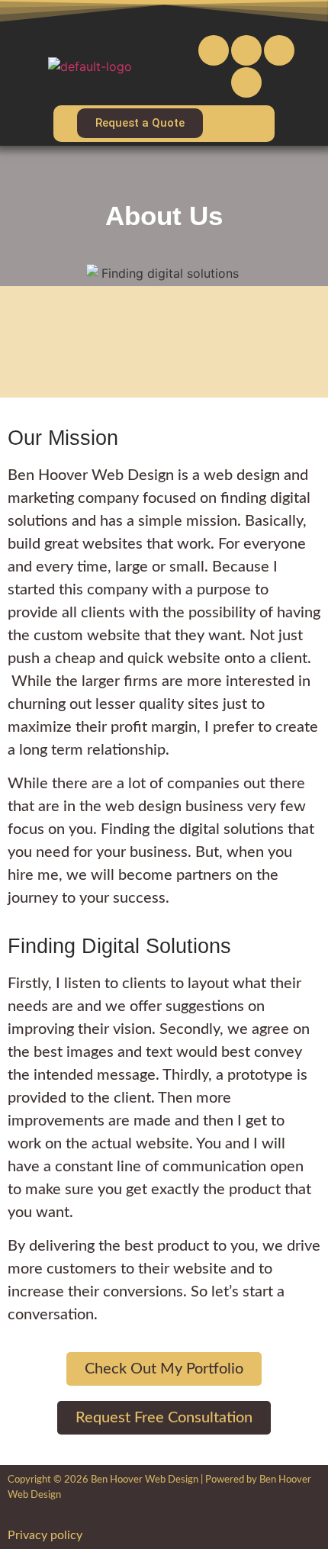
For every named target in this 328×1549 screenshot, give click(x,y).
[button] (245, 123)
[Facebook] (279, 50)
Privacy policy (45, 1535)
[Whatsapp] (246, 82)
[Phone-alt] (246, 50)
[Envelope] (213, 50)
